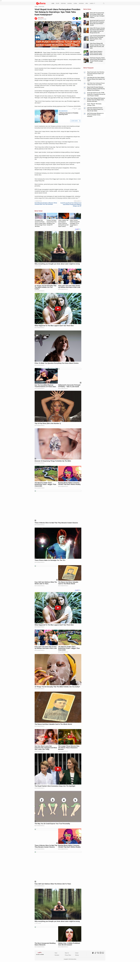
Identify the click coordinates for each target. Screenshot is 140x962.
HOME (53, 3)
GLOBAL (75, 3)
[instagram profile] (100, 953)
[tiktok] (95, 953)
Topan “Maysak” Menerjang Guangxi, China (94, 104)
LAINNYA (91, 3)
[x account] (98, 953)
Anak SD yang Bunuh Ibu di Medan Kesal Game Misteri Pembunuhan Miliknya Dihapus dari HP (70, 204)
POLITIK (57, 3)
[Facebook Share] (74, 18)
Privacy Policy (68, 955)
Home (56, 952)
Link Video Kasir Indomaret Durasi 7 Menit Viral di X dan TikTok (96, 83)
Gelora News (73, 959)
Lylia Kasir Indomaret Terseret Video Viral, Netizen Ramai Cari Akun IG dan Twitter (95, 109)
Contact (76, 952)
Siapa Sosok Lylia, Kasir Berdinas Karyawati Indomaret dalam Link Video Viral (95, 73)
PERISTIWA (63, 3)
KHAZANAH (81, 3)
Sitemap (77, 955)
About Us (67, 952)
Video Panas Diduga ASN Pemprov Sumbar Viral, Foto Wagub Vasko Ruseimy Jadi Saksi (96, 100)
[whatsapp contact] (103, 953)
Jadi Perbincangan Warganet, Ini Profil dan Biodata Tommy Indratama (95, 115)
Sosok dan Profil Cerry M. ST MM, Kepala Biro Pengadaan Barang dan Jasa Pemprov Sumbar (96, 94)
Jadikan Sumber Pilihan (58, 49)
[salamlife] (93, 953)
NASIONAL (69, 3)
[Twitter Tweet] (77, 18)
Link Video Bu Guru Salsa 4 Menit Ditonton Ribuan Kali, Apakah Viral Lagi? (96, 79)
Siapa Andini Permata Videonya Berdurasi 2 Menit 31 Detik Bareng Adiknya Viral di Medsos (96, 88)
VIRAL (86, 3)
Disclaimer (57, 955)
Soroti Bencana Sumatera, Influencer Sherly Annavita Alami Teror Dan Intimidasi (46, 203)
